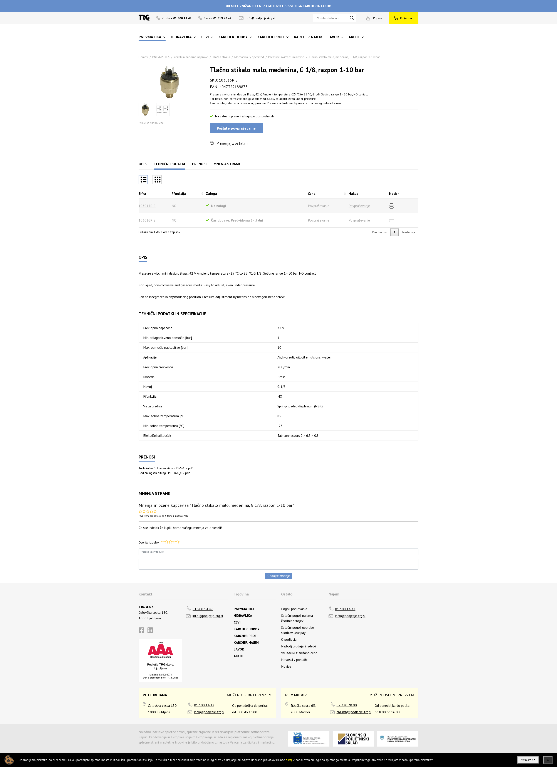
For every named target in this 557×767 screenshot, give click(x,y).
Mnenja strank (227, 164)
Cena (311, 193)
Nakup (354, 193)
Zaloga (211, 193)
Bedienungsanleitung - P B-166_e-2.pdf (164, 473)
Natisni (394, 193)
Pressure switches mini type (286, 57)
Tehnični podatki (169, 164)
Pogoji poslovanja (294, 609)
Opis (143, 164)
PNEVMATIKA (160, 57)
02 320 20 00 (347, 705)
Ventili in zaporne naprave (191, 57)
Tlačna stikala (221, 57)
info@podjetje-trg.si (260, 18)
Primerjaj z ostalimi (232, 143)
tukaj (289, 760)
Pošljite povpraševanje (236, 128)
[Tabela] (143, 179)
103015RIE (147, 205)
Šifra (142, 193)
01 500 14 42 (203, 609)
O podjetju (289, 639)
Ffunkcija (179, 193)
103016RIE (147, 220)
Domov (143, 57)
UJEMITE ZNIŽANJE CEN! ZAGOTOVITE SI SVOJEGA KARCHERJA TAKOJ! (278, 6)
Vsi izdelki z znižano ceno (299, 653)
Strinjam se (528, 760)
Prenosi (199, 164)
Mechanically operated (249, 57)
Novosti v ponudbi (294, 659)
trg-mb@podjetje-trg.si (354, 712)
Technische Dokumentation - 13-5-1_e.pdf (166, 468)
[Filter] (157, 179)
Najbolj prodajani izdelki (298, 646)
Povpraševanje (359, 205)
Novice (286, 666)
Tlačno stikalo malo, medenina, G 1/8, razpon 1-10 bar (344, 57)
